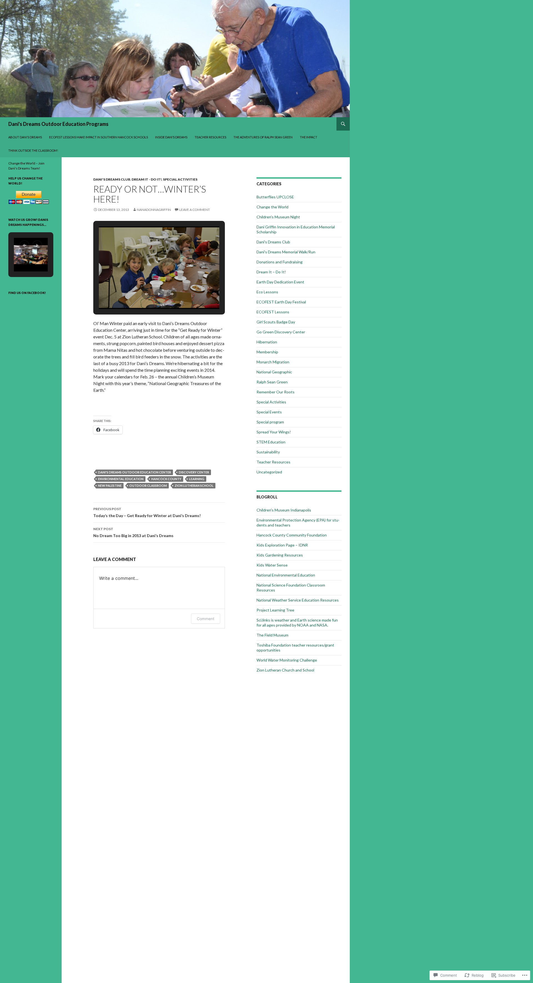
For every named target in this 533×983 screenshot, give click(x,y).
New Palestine (110, 485)
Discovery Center (194, 472)
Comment (205, 618)
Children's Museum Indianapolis (284, 510)
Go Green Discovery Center (281, 332)
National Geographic (274, 372)
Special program (270, 422)
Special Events (269, 412)
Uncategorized (269, 472)
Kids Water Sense (272, 565)
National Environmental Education (286, 575)
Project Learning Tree (275, 610)
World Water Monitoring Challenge (287, 660)
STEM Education (271, 442)
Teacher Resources (210, 137)
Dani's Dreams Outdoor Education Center (134, 472)
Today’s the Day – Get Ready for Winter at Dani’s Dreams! (147, 512)
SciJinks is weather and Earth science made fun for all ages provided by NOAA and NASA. (297, 622)
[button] (146, 294)
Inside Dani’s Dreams (171, 137)
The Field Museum (272, 635)
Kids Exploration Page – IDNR (282, 545)
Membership (267, 352)
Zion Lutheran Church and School (285, 670)
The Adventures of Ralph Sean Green (263, 137)
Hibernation (267, 342)
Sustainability (268, 452)
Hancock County (166, 479)
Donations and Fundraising (280, 262)
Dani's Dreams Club (111, 179)
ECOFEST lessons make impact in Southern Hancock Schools (98, 137)
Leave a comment (194, 210)
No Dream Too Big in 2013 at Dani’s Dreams (133, 532)
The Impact (308, 137)
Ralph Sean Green (272, 382)
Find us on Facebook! (27, 293)
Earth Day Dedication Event (280, 282)
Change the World (272, 206)
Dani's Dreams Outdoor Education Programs (58, 124)
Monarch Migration (273, 362)
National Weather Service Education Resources (298, 600)
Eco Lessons (267, 292)
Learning (196, 479)
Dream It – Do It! (271, 272)
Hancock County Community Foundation (292, 535)
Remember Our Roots (276, 392)
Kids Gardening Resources (280, 555)
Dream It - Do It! (147, 179)
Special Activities (180, 179)
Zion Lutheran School (194, 485)
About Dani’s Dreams (25, 137)
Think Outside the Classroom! (33, 150)
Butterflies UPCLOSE (275, 196)
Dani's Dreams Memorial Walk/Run (286, 252)
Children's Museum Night (278, 216)
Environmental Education (121, 479)
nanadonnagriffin (154, 210)
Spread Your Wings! (274, 432)
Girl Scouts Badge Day (276, 322)
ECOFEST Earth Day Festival (281, 302)
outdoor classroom (148, 485)
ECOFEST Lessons (273, 312)
